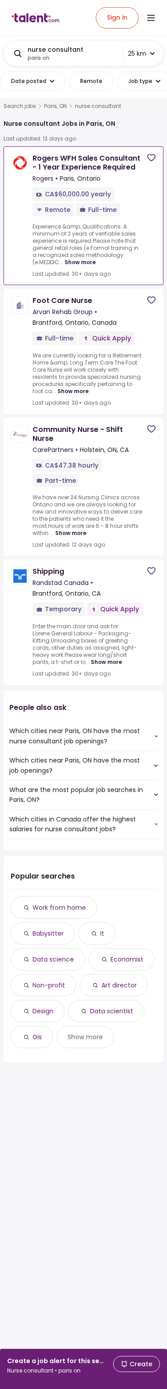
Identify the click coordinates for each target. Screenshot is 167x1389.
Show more (80, 262)
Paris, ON (55, 106)
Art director (119, 985)
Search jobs (20, 106)
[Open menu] (151, 17)
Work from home (59, 907)
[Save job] (151, 158)
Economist (126, 959)
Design (43, 1011)
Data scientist (111, 1011)
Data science (53, 959)
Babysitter (48, 933)
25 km (137, 53)
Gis (37, 1036)
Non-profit (49, 985)
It (102, 933)
